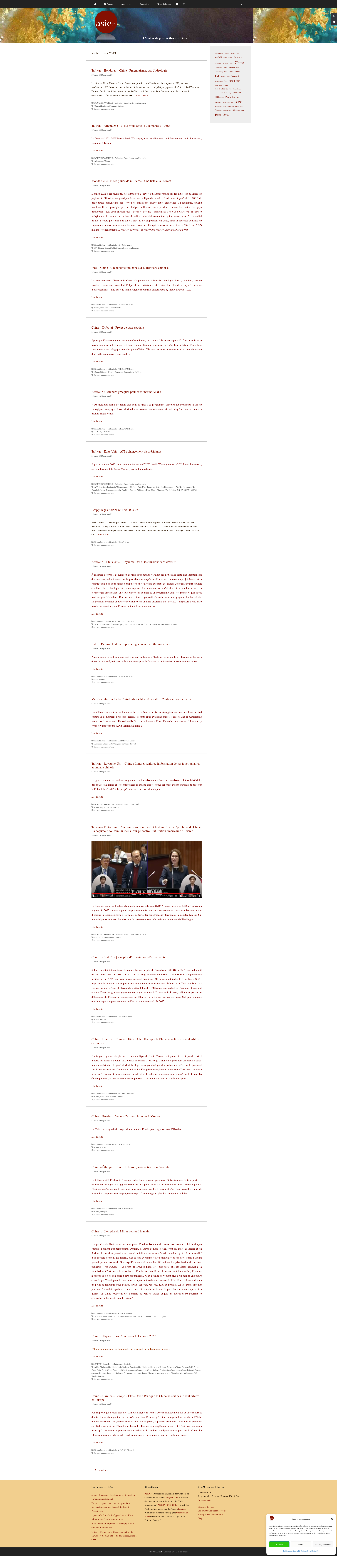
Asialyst (168, 1497)
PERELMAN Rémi (125, 369)
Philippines (219, 97)
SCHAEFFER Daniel (126, 740)
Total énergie (134, 247)
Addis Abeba (141, 1367)
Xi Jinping (161, 1316)
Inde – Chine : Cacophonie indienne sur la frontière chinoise (130, 267)
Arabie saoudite (100, 1316)
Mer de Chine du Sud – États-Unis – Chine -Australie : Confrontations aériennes (142, 699)
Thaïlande (218, 106)
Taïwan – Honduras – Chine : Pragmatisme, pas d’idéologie (129, 70)
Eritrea (197, 1370)
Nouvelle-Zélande (220, 93)
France (237, 71)
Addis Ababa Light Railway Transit (120, 1367)
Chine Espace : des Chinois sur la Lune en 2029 (123, 1336)
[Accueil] (96, 4)
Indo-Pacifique (225, 76)
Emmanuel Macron (128, 1316)
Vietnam (218, 109)
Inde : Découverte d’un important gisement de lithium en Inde (131, 644)
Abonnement (126, 4)
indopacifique (219, 81)
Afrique (177, 1367)
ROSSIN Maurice (125, 244)
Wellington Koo (143, 490)
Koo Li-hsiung (185, 487)
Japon (232, 80)
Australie (106, 431)
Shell (125, 247)
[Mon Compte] (185, 4)
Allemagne (98, 161)
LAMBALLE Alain (125, 304)
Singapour (218, 102)
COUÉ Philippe (100, 1364)
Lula (154, 1316)
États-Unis (142, 487)
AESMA (161, 1504)
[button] (331, 1519)
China (196, 1367)
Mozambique (237, 89)
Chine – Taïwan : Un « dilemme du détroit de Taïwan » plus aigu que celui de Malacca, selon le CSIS (114, 1535)
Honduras (104, 105)
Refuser (301, 1544)
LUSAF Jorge (123, 542)
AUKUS (97, 431)
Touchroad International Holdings (128, 372)
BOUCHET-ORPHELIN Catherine (108, 102)
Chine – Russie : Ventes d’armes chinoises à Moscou (126, 1116)
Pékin (228, 96)
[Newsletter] (177, 4)
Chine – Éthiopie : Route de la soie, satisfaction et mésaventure (131, 1167)
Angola (233, 53)
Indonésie (235, 76)
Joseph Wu (173, 487)
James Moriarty (153, 487)
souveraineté (109, 937)
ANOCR (148, 1493)
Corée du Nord (221, 67)
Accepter (279, 1544)
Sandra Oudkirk (122, 490)
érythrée (94, 1373)
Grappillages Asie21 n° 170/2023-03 (114, 510)
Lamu (144, 1373)
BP (95, 247)
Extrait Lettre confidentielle (135, 102)
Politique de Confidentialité (210, 1514)
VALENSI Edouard (126, 621)
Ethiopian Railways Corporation (120, 1373)
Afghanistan (219, 53)
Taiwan (121, 105)
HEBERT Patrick (125, 1144)
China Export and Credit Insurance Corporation (126, 1370)
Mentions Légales (206, 1506)
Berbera (185, 1367)
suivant (103, 1469)
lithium (102, 679)
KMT (238, 81)
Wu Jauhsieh (170, 490)
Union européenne (228, 106)
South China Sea (228, 102)
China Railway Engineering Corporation (163, 1370)
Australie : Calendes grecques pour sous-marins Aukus (126, 392)
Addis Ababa (99, 1367)
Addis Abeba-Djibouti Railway (160, 1367)
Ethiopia (102, 1373)
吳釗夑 (180, 490)
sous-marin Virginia (169, 624)
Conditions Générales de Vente (212, 1510)
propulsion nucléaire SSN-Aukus (133, 624)
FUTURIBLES (172, 1504)
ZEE (242, 110)
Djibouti (103, 372)
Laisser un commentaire (104, 109)
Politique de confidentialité (291, 1551)
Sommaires (144, 4)
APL (238, 53)
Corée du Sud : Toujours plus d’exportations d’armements (128, 957)
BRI (191, 1367)
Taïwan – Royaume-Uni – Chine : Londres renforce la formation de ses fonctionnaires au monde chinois (145, 765)
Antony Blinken (130, 487)
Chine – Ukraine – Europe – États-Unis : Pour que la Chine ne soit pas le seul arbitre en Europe (145, 1041)
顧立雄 (194, 490)
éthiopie (103, 1211)
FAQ (200, 1518)
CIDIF (175, 1497)
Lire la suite (142, 95)
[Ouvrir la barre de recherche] (242, 4)
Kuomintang (218, 85)
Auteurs (109, 4)
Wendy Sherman (157, 490)
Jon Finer (164, 487)
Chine (96, 105)
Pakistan (237, 92)
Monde (119, 247)
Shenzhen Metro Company (182, 1373)
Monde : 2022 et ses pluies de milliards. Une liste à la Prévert (131, 181)
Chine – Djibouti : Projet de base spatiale (117, 327)
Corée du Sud (100, 1019)
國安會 (187, 490)
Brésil (110, 1316)
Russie (103, 1147)
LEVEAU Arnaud (125, 1016)
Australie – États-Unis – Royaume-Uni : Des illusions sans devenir (133, 562)
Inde (102, 307)
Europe (113, 1096)
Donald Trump (219, 72)
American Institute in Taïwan (110, 487)
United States (239, 106)
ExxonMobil (110, 247)
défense (101, 247)
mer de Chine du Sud (127, 743)
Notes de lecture (164, 4)
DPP (225, 71)
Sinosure (101, 1376)
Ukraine (120, 1096)
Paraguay (113, 105)
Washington (227, 110)
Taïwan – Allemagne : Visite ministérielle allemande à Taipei (130, 125)
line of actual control (113, 307)
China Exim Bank (98, 1370)
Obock (111, 372)
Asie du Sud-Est (227, 57)
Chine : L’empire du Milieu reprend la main (120, 1231)
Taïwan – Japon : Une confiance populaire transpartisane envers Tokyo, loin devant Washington (110, 1507)
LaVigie (182, 1508)
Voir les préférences (323, 1544)
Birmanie (225, 63)
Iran (138, 1316)
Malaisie (225, 85)
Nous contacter (205, 1499)
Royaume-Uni (154, 624)
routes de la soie (163, 1373)
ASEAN (218, 57)
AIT (96, 487)
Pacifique (229, 93)
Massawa (152, 1373)
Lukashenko (146, 1316)
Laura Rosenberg (107, 490)
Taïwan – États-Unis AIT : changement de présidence (127, 451)
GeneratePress (182, 1551)
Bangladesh (218, 63)
